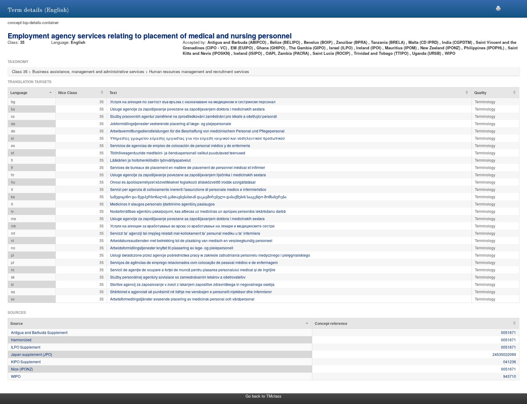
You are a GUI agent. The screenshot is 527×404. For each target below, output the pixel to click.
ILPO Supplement (25, 347)
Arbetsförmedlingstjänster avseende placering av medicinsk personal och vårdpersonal (182, 298)
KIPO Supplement (26, 361)
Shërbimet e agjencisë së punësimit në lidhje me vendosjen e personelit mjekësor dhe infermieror (191, 291)
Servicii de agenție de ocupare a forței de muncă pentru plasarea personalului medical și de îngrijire (192, 269)
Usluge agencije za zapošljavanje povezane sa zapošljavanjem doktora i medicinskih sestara (187, 108)
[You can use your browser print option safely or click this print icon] (498, 7)
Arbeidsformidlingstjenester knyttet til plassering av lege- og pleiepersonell (171, 247)
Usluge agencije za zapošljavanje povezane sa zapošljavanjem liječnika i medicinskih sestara (188, 174)
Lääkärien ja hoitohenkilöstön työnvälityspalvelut (150, 160)
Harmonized (21, 339)
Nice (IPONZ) (22, 368)
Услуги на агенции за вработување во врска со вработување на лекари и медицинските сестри (192, 225)
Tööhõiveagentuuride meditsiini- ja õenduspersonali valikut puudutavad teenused (177, 152)
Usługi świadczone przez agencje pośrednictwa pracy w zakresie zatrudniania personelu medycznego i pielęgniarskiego (210, 255)
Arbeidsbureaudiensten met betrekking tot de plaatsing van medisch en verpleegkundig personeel (191, 240)
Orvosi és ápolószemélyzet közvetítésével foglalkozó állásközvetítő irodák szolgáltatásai (183, 181)
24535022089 (504, 354)
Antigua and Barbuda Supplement (39, 332)
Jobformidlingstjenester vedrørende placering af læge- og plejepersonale (170, 123)
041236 (509, 361)
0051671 (508, 332)
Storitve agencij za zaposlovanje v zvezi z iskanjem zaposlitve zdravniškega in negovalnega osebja (192, 284)
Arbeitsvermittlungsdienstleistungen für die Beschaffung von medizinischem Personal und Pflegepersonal (197, 130)
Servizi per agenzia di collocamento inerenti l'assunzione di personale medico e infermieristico (188, 189)
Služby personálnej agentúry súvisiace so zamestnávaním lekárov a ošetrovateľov (178, 276)
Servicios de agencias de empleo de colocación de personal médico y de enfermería (180, 145)
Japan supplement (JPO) (31, 354)
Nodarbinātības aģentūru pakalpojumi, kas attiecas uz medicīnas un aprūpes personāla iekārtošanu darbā (198, 211)
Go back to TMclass (263, 396)
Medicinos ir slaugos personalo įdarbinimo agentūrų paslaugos (162, 203)
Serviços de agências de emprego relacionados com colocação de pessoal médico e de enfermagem (194, 262)
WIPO (15, 376)
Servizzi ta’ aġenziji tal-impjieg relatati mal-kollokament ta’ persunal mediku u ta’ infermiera (185, 233)
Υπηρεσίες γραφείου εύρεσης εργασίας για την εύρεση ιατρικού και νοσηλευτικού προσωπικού (197, 138)
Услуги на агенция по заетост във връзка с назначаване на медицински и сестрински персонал (192, 101)
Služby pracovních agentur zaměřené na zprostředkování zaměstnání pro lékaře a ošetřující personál (193, 116)
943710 (509, 376)
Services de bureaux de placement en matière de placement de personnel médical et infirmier (187, 167)
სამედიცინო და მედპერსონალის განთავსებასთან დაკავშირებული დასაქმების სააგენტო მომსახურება (198, 196)
